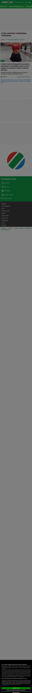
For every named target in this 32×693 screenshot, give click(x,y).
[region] (16, 676)
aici (25, 673)
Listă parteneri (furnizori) (5, 685)
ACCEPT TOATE (16, 688)
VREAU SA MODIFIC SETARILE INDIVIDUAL (16, 690)
